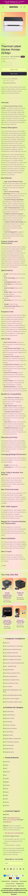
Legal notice (21, 886)
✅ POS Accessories (8, 745)
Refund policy (14, 881)
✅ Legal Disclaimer (8, 669)
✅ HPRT (5, 768)
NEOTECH (7, 881)
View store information (9, 83)
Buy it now (14, 73)
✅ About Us (6, 642)
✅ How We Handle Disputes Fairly (12, 695)
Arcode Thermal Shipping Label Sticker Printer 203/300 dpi (7, 595)
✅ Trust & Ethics (7, 686)
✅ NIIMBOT (6, 782)
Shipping (3, 58)
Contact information (10, 886)
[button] (3, 7)
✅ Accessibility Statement (10, 653)
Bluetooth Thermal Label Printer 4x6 (20, 622)
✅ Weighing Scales (8, 752)
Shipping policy (20, 883)
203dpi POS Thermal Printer (20, 594)
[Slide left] (10, 41)
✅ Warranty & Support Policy (11, 680)
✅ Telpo (5, 799)
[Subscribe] (23, 863)
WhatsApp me (7, 821)
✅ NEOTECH (6, 772)
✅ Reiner (5, 788)
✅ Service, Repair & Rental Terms (12, 702)
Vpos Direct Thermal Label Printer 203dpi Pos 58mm (7, 622)
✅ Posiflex (6, 778)
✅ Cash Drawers (7, 721)
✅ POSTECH (6, 785)
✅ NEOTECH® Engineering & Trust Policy (12, 691)
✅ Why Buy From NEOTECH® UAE (12, 649)
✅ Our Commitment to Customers (13, 646)
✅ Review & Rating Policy (10, 676)
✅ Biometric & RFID (8, 718)
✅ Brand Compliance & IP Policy (12, 659)
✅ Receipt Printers (8, 748)
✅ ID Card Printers (8, 732)
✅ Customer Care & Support (11, 698)
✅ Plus (5, 775)
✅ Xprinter (6, 805)
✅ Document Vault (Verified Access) (13, 663)
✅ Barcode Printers (8, 711)
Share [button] (4, 565)
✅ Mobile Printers (8, 735)
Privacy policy (23, 881)
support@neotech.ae (13, 817)
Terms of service (10, 883)
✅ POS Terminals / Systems (11, 742)
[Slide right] (17, 41)
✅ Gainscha (6, 761)
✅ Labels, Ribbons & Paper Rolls (12, 738)
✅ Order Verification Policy (10, 683)
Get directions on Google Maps (14, 833)
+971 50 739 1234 (11, 819)
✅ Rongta (6, 792)
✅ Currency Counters (9, 725)
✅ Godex (5, 765)
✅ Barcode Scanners (9, 715)
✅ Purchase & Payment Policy (11, 673)
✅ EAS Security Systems (10, 728)
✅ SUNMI (5, 795)
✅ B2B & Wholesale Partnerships (12, 656)
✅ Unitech (6, 802)
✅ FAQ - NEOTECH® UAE (9, 666)
